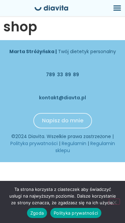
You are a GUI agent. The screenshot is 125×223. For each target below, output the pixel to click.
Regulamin (74, 143)
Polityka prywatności (34, 143)
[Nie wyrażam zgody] (114, 202)
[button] (117, 8)
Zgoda (37, 213)
